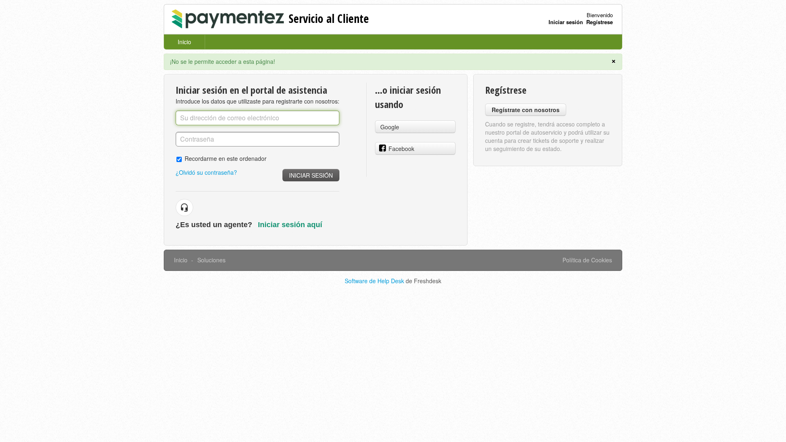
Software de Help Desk (375, 281)
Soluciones (211, 260)
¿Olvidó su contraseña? (206, 172)
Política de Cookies (587, 260)
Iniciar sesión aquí (290, 225)
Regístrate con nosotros (526, 110)
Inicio (184, 42)
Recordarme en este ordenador (226, 158)
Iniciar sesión (311, 175)
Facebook (401, 148)
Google (389, 127)
